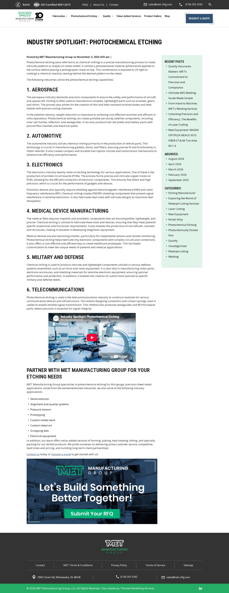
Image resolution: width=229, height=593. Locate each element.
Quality (173, 240)
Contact (113, 4)
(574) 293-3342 (128, 576)
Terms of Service (155, 565)
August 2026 (176, 159)
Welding (173, 256)
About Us (98, 4)
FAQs (85, 4)
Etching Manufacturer (182, 193)
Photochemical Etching (182, 225)
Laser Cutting (176, 209)
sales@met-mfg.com (178, 577)
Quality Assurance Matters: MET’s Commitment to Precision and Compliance (179, 76)
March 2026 (175, 169)
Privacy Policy (119, 565)
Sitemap (188, 565)
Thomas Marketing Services (137, 588)
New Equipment (178, 214)
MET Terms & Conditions (78, 565)
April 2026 (174, 164)
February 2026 (177, 174)
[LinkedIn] (200, 588)
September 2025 (178, 180)
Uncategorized (177, 246)
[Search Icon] (210, 5)
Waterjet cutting (178, 251)
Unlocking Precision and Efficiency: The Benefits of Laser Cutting (183, 119)
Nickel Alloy (175, 219)
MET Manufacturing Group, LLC (56, 588)
